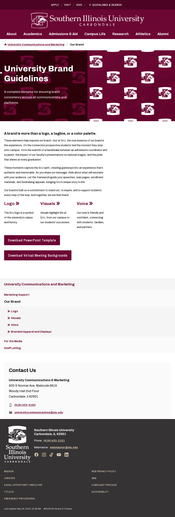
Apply (55, 5)
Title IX (9, 491)
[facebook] (36, 454)
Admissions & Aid (63, 34)
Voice (82, 203)
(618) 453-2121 (54, 440)
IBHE (94, 478)
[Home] (17, 444)
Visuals (47, 203)
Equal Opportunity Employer (23, 484)
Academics (32, 34)
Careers (9, 478)
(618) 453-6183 (25, 405)
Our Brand (77, 44)
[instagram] (44, 454)
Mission (9, 471)
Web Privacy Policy (104, 471)
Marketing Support (16, 294)
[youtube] (59, 454)
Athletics (143, 34)
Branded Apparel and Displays (31, 331)
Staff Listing (12, 348)
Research (120, 34)
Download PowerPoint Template (32, 240)
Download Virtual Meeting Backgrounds (38, 255)
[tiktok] (51, 454)
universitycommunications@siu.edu (38, 412)
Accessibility (100, 491)
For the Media (13, 341)
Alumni (163, 34)
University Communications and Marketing (36, 44)
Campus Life (94, 34)
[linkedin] (66, 454)
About (11, 34)
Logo (9, 203)
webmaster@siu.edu (64, 447)
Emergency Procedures (19, 498)
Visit (67, 5)
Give (79, 5)
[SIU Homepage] (87, 20)
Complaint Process (104, 484)
